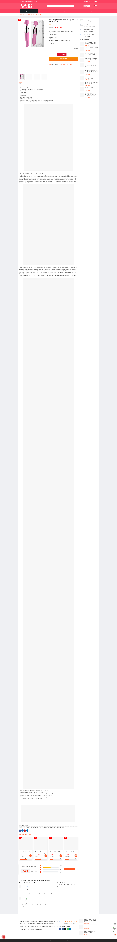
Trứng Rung (64, 11)
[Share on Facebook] (20, 830)
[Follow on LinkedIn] (70, 929)
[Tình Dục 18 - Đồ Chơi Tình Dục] (28, 6)
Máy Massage (89, 11)
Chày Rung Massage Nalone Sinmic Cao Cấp (40, 852)
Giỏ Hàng (62, 54)
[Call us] (68, 929)
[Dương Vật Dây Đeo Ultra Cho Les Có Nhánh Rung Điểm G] (25, 843)
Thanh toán (95, 1)
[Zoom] (20, 71)
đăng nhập (63, 884)
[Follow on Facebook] (60, 929)
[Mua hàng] (30, 855)
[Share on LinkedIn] (27, 830)
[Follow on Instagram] (63, 929)
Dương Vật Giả (29, 14)
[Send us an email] (65, 929)
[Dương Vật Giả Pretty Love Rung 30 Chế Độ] (56, 843)
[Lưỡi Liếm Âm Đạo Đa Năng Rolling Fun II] (71, 843)
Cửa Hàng (58, 11)
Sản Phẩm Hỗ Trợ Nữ (60, 827)
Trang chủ (22, 14)
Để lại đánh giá (69, 868)
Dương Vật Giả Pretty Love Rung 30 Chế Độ (55, 852)
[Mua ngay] (30, 855)
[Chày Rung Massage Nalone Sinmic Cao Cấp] (40, 843)
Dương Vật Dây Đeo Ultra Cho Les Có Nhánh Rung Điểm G (25, 852)
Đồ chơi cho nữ (36, 827)
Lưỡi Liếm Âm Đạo (37, 14)
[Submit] (76, 6)
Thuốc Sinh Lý (72, 11)
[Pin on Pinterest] (25, 830)
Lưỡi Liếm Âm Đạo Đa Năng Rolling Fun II (70, 852)
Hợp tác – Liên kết (88, 1)
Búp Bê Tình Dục (80, 11)
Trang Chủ (52, 11)
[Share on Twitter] (22, 830)
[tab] (20, 84)
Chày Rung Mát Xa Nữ (27, 827)
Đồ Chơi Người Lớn (59, 940)
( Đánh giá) (55, 24)
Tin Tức (95, 11)
